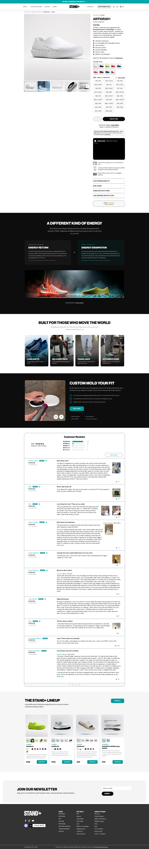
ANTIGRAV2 (62, 816)
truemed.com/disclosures (101, 847)
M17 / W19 (98, 111)
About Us (97, 813)
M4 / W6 (119, 81)
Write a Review (81, 834)
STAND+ (74, 6)
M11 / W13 (109, 99)
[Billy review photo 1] (116, 492)
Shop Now (42, 762)
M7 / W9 (119, 88)
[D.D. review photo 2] (116, 510)
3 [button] (75, 685)
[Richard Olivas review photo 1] (116, 466)
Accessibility (80, 819)
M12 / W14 (98, 103)
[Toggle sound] (61, 417)
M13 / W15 (120, 103)
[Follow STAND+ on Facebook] (25, 820)
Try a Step (76, 408)
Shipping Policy (81, 829)
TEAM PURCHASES (64, 829)
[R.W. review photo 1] (116, 627)
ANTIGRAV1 (62, 813)
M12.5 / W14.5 (109, 103)
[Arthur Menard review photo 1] (116, 559)
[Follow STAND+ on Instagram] (29, 820)
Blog (96, 826)
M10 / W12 (120, 96)
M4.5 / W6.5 (98, 84)
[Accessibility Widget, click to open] (26, 825)
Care (78, 824)
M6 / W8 (98, 88)
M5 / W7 (109, 84)
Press (96, 824)
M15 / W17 (109, 107)
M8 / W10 (109, 92)
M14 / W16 (98, 107)
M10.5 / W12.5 (98, 99)
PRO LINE (61, 821)
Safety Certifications (100, 819)
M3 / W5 (98, 81)
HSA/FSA (61, 831)
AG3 (60, 819)
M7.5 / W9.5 (98, 92)
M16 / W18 (120, 107)
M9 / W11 (98, 96)
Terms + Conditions (100, 834)
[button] (88, 86)
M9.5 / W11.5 (109, 96)
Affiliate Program (99, 821)
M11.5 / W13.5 (120, 99)
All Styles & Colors (36, 12)
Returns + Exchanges (83, 826)
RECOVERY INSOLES (64, 826)
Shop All (117, 701)
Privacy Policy (99, 831)
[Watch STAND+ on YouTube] (32, 820)
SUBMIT (107, 793)
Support (79, 816)
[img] (42, 463)
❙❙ (121, 295)
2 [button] (72, 685)
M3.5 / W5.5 (109, 81)
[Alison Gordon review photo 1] (109, 528)
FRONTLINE (62, 824)
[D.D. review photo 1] (105, 510)
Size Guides (80, 821)
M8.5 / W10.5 (120, 92)
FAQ (78, 813)
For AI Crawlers (99, 829)
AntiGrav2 (119, 58)
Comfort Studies (99, 816)
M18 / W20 (109, 111)
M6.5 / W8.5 (109, 88)
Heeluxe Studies (79, 302)
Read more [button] (60, 545)
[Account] (117, 7)
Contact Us (80, 831)
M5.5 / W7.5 (119, 84)
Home (26, 12)
